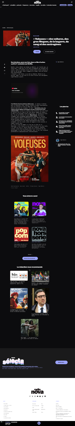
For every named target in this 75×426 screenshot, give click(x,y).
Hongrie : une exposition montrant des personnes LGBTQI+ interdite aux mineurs (40, 284)
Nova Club (34, 216)
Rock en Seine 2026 (35, 405)
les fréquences (6, 413)
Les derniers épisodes (49, 51)
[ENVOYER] (6, 70)
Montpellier (43, 409)
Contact (57, 403)
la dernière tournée (51, 5)
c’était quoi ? (5, 5)
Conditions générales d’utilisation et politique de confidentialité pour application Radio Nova (62, 414)
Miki (42, 403)
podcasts (19, 5)
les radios (43, 5)
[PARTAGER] (6, 67)
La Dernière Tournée (59, 418)
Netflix (27, 186)
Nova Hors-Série (36, 242)
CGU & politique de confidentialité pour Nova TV (64, 417)
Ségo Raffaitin (41, 186)
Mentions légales (59, 406)
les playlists (6, 408)
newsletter (63, 5)
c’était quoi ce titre (7, 405)
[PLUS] (6, 74)
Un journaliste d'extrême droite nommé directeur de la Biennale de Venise (40, 314)
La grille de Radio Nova (8, 411)
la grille (38, 5)
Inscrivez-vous (61, 362)
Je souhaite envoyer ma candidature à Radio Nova (63, 411)
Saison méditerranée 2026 (35, 410)
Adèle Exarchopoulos (15, 186)
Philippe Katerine (33, 186)
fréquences (25, 5)
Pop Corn (16, 242)
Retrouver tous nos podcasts (29, 258)
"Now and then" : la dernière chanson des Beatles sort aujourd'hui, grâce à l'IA (17, 282)
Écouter (37, 51)
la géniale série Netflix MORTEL (29, 116)
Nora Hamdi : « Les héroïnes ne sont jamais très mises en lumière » (29, 338)
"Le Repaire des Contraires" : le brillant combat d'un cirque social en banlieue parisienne (18, 310)
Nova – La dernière (59, 408)
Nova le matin (18, 216)
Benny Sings (34, 412)
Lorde (42, 407)
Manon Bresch (22, 186)
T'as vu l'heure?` (14, 187)
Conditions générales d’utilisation (62, 409)
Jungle (42, 405)
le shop (70, 5)
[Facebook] (6, 64)
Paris (42, 412)
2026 (33, 407)
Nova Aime (34, 403)
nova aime (32, 5)
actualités (13, 5)
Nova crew (57, 405)
